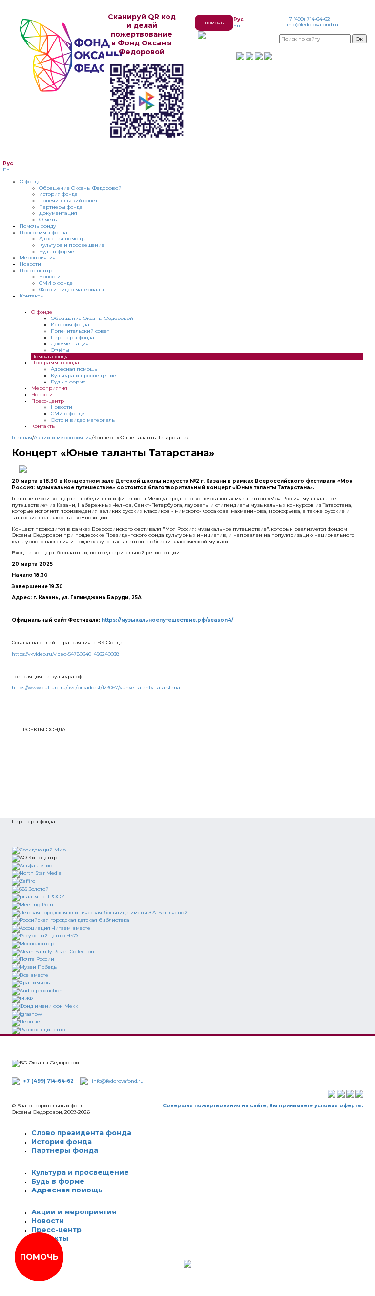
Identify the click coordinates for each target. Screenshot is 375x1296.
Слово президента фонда (81, 1132)
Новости (30, 264)
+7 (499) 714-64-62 (308, 19)
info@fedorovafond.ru (312, 24)
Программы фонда (43, 232)
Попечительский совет (68, 200)
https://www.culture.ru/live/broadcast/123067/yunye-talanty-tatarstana (96, 687)
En (236, 25)
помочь (214, 23)
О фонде (30, 181)
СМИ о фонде (56, 283)
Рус (238, 19)
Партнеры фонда (61, 207)
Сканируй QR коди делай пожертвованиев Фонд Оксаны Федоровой (142, 34)
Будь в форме (56, 251)
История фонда (58, 194)
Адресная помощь (62, 238)
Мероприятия (38, 258)
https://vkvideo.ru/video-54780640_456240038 (65, 654)
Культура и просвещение (71, 245)
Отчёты (48, 219)
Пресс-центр (36, 270)
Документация (58, 213)
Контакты (32, 296)
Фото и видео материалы (71, 289)
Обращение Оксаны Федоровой (80, 188)
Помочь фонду (38, 226)
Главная (22, 437)
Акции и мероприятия (63, 437)
